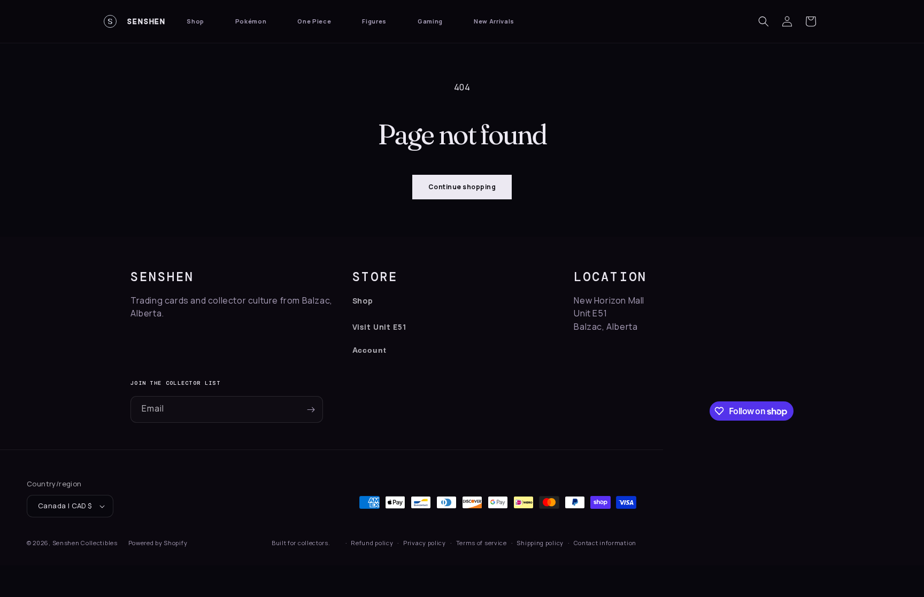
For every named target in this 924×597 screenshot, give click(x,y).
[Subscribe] (310, 409)
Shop (195, 21)
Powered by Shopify (158, 543)
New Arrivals (494, 21)
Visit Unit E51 (379, 327)
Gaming (430, 21)
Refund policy (372, 543)
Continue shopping (462, 186)
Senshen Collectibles (85, 543)
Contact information (605, 543)
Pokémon (251, 21)
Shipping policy (540, 543)
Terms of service (481, 543)
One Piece (314, 21)
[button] (763, 21)
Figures (374, 21)
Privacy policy (424, 543)
